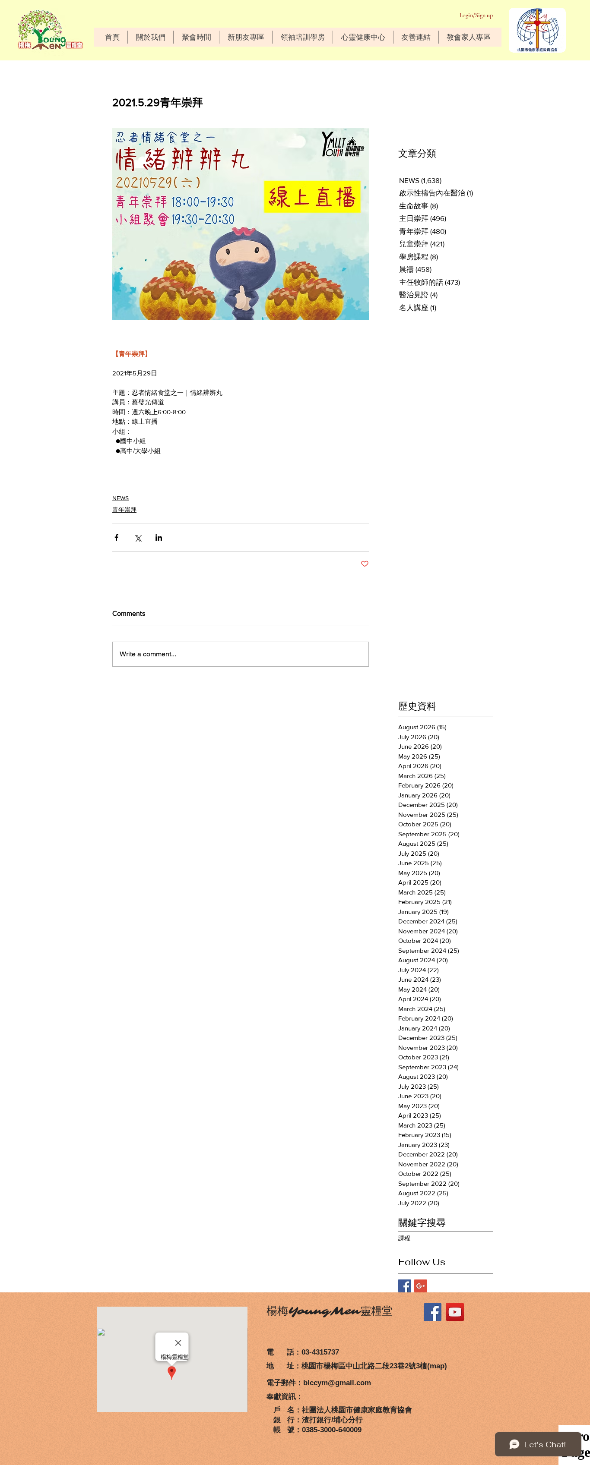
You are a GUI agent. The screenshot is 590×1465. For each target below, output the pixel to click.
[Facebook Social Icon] (432, 1312)
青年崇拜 (124, 509)
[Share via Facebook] (116, 537)
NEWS (120, 498)
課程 (404, 1238)
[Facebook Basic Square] (404, 1285)
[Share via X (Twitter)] (137, 537)
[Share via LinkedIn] (159, 537)
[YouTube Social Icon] (455, 1312)
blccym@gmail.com (337, 1383)
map (437, 1366)
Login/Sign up (476, 15)
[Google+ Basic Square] (420, 1285)
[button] (150, 37)
